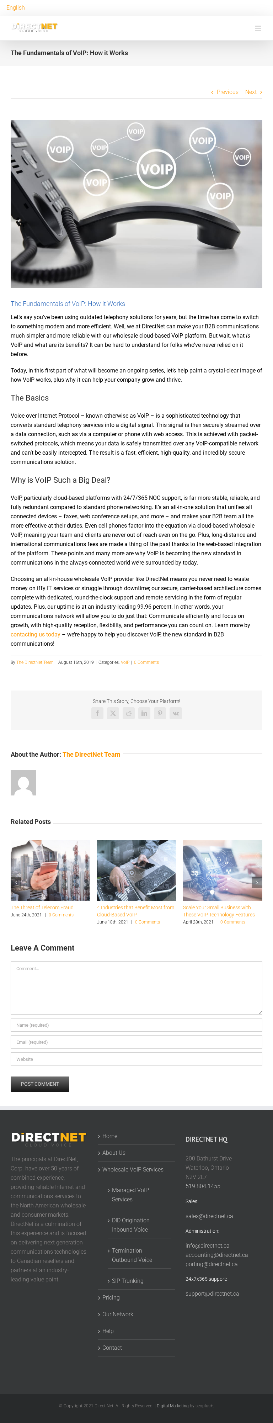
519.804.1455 (203, 1186)
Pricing (111, 1297)
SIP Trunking (128, 1280)
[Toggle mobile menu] (258, 28)
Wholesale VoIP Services (133, 1169)
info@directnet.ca (208, 1245)
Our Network (117, 1314)
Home (109, 1136)
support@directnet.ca (212, 1293)
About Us (113, 1152)
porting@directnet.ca (212, 1264)
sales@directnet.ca (209, 1216)
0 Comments (146, 662)
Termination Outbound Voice (132, 1255)
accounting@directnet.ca (217, 1255)
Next (251, 92)
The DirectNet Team (35, 662)
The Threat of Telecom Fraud (42, 907)
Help (108, 1331)
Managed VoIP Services (130, 1195)
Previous (228, 92)
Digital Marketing (173, 1405)
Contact (112, 1347)
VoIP (125, 662)
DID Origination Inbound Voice (131, 1225)
